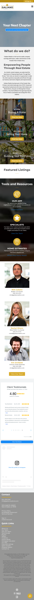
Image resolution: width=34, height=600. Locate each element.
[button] (32, 6)
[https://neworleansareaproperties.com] (7, 6)
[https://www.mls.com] (17, 593)
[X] (14, 584)
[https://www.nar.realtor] (17, 597)
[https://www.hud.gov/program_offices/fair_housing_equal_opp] (17, 589)
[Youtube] (24, 584)
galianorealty (22, 486)
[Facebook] (5, 584)
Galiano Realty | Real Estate (9, 486)
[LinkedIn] (19, 584)
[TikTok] (28, 584)
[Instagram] (10, 584)
